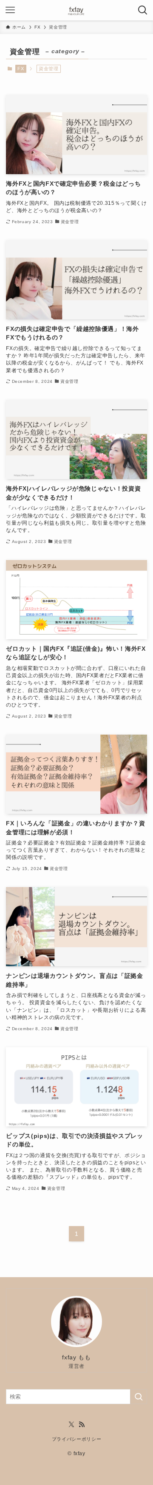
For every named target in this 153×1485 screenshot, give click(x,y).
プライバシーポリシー (76, 1439)
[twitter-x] (71, 1424)
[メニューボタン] (10, 10)
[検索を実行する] (138, 1397)
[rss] (81, 1424)
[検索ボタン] (143, 10)
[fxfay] (76, 10)
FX (20, 68)
